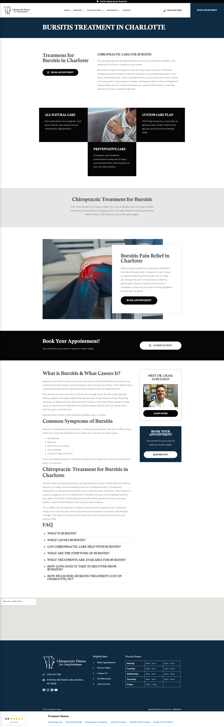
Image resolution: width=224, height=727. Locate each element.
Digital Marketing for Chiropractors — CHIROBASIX (164, 709)
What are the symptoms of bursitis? (78, 553)
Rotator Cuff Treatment (163, 722)
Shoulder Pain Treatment (140, 722)
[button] (88, 533)
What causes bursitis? (66, 540)
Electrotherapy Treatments (96, 722)
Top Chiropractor (55, 722)
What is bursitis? (62, 533)
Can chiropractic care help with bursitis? (84, 546)
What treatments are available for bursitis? (86, 560)
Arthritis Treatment (118, 722)
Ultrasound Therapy (73, 722)
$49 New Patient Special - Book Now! (113, 1)
